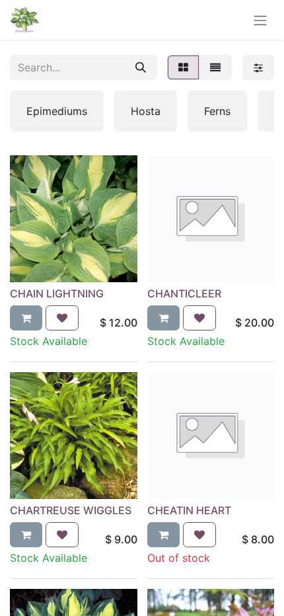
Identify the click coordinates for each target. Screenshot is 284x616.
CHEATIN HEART (189, 510)
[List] (215, 67)
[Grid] (183, 67)
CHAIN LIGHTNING (57, 293)
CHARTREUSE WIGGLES (70, 510)
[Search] (140, 67)
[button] (26, 317)
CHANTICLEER (184, 293)
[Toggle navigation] (260, 19)
